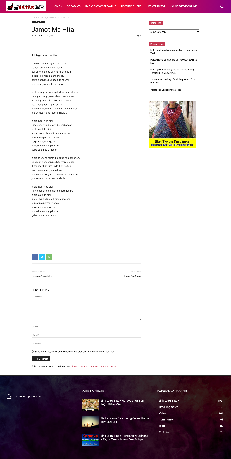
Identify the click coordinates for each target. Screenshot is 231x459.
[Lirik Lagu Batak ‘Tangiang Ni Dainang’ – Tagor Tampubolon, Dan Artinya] (90, 440)
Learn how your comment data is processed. (95, 366)
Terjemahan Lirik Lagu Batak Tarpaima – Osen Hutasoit (173, 81)
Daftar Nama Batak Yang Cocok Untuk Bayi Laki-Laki (174, 61)
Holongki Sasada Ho (42, 276)
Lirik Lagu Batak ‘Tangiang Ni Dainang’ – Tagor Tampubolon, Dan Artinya (173, 71)
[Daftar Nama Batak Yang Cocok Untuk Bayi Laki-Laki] (90, 422)
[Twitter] (42, 257)
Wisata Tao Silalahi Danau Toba (165, 90)
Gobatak (38, 36)
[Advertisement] (86, 45)
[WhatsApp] (49, 257)
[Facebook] (35, 257)
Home (34, 17)
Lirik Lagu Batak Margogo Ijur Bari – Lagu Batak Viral (173, 52)
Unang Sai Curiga (132, 276)
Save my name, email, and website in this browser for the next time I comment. (75, 351)
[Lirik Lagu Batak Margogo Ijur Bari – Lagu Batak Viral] (90, 405)
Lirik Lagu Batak (47, 17)
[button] (222, 6)
